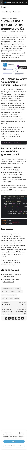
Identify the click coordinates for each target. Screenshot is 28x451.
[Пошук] (26, 2)
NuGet (3, 134)
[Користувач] (22, 2)
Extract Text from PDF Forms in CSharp (12, 291)
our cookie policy (18, 438)
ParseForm (19, 174)
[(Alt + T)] (8, 7)
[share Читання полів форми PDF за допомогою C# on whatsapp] (19, 318)
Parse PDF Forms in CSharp (9, 295)
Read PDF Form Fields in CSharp (10, 298)
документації (5, 254)
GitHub (3, 256)
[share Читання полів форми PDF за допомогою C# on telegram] (22, 318)
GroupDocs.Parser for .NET (10, 89)
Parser (17, 169)
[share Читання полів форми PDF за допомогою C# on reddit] (13, 318)
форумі (12, 265)
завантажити (5, 136)
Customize (8, 445)
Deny (19, 445)
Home (3, 7)
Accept (14, 441)
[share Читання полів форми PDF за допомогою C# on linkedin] (9, 318)
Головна (3, 18)
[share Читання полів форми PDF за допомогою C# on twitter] (6, 318)
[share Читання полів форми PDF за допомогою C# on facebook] (16, 318)
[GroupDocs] (9, 2)
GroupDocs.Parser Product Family (10, 288)
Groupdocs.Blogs (12, 18)
